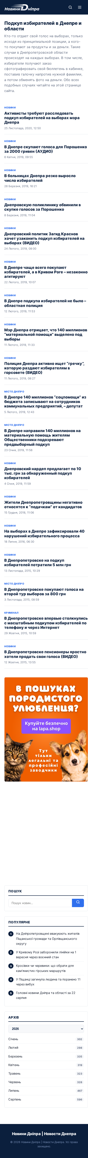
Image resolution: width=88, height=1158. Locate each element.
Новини (10, 107)
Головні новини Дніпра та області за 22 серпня (45, 995)
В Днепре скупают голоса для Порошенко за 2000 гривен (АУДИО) (45, 149)
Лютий (45, 1048)
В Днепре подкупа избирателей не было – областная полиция (45, 303)
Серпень (45, 1099)
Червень (45, 1082)
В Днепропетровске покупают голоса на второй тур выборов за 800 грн (44, 591)
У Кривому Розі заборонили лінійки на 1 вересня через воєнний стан (46, 954)
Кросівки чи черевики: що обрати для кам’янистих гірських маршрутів (45, 968)
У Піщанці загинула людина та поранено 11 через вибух (48, 981)
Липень (45, 1091)
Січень (45, 1039)
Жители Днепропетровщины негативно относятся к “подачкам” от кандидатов (43, 504)
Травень (45, 1073)
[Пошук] (70, 7)
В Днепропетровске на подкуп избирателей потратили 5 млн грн (37, 562)
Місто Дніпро (14, 391)
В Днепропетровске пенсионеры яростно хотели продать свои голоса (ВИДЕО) (45, 654)
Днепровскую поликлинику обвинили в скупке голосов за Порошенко (42, 207)
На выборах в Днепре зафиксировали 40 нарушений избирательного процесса (44, 533)
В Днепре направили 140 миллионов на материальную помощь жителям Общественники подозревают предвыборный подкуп (42, 437)
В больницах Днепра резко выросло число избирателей (40, 177)
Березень (45, 1056)
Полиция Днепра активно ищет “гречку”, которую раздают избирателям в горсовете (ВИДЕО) (44, 368)
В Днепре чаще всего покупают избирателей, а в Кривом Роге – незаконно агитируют (46, 272)
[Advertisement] (44, 831)
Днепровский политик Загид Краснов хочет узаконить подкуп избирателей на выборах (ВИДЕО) (44, 238)
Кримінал (11, 612)
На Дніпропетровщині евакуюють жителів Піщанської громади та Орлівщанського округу (47, 938)
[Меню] (80, 7)
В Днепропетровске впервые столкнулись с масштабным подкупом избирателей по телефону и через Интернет (46, 622)
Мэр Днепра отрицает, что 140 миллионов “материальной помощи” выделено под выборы (45, 334)
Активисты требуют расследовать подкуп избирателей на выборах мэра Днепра (42, 117)
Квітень (45, 1065)
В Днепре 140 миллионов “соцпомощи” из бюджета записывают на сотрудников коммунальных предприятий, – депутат (45, 401)
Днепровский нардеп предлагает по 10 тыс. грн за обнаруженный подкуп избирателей (42, 473)
